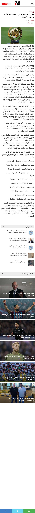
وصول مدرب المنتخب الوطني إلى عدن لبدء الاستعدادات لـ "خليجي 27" (21, 400)
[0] (6, 511)
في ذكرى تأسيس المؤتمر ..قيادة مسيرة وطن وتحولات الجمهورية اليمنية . (18, 240)
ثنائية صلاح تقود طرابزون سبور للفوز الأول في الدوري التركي (18, 316)
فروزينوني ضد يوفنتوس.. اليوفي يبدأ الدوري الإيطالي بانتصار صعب (17, 379)
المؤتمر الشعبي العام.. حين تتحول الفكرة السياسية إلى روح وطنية (18, 246)
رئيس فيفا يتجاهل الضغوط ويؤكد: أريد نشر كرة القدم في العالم (18, 295)
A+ (29, 23)
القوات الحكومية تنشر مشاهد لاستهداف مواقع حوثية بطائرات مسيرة (18, 255)
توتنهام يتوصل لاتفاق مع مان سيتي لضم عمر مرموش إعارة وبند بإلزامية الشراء (18, 337)
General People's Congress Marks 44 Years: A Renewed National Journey (17, 231)
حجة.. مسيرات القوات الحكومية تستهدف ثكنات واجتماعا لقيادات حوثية (18, 262)
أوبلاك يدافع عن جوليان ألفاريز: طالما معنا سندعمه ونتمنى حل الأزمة (19, 358)
